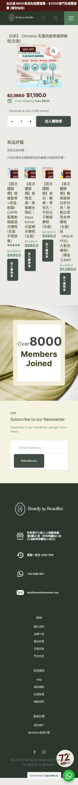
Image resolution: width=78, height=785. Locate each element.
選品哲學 (39, 641)
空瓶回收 (39, 648)
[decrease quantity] (12, 121)
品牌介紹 (39, 634)
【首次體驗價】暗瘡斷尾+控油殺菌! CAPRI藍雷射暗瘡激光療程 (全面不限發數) (12, 212)
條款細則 (39, 687)
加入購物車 (53, 121)
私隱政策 (39, 694)
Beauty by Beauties (41, 764)
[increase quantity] (30, 121)
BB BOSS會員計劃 (39, 732)
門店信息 (39, 656)
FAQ (39, 679)
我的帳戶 (39, 725)
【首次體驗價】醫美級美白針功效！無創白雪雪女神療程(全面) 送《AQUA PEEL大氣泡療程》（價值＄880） (66, 222)
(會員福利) (64, 3)
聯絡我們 (39, 701)
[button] (53, 51)
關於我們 (39, 626)
